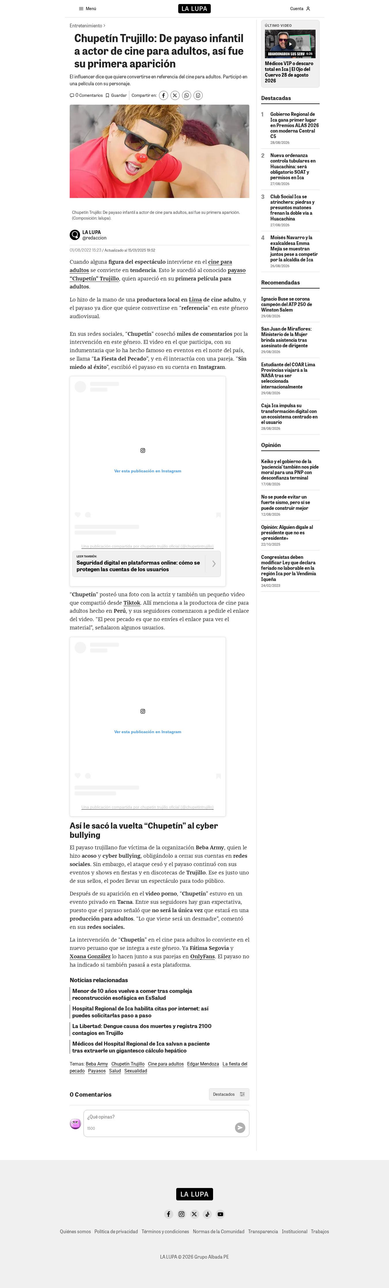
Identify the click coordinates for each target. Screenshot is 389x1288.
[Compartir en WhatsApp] (186, 95)
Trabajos (320, 1231)
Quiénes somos (75, 1231)
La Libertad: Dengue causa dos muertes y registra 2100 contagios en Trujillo (142, 1029)
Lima (195, 300)
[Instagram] (181, 1214)
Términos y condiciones (165, 1231)
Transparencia (263, 1231)
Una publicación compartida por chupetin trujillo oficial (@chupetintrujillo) (147, 546)
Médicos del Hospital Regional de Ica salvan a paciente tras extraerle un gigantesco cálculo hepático (141, 1047)
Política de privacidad (116, 1231)
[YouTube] (220, 1214)
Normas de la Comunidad (218, 1231)
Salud (115, 1071)
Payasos (97, 1071)
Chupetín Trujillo (128, 1064)
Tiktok (132, 603)
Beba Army (97, 1064)
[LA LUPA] (194, 8)
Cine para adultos (166, 1064)
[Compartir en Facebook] (163, 95)
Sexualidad (135, 1071)
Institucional (295, 1231)
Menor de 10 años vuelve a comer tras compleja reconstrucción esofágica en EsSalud (132, 994)
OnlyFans (202, 956)
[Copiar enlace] (198, 95)
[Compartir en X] (175, 95)
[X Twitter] (194, 1214)
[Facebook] (168, 1214)
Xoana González (90, 956)
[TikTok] (207, 1214)
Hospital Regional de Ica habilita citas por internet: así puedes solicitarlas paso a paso (140, 1011)
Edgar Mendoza (203, 1064)
